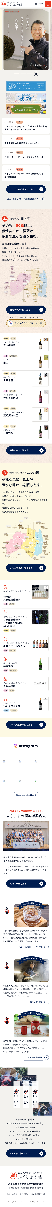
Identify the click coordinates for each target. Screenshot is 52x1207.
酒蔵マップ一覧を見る (20, 309)
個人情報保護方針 (38, 1194)
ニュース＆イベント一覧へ (22, 189)
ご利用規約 (24, 1194)
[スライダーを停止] (36, 74)
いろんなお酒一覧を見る (21, 568)
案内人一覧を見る (18, 883)
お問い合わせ (12, 1194)
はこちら (35, 323)
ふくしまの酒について (20, 1153)
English (40, 4)
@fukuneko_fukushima (25, 795)
